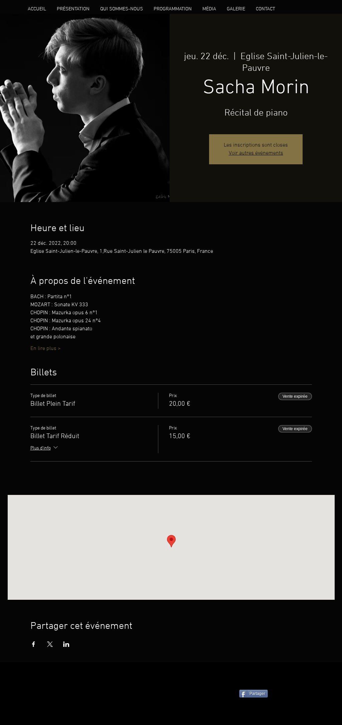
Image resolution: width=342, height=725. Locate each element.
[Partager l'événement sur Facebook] (33, 644)
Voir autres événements (256, 153)
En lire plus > (45, 348)
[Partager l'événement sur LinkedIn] (66, 644)
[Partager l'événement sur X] (50, 644)
